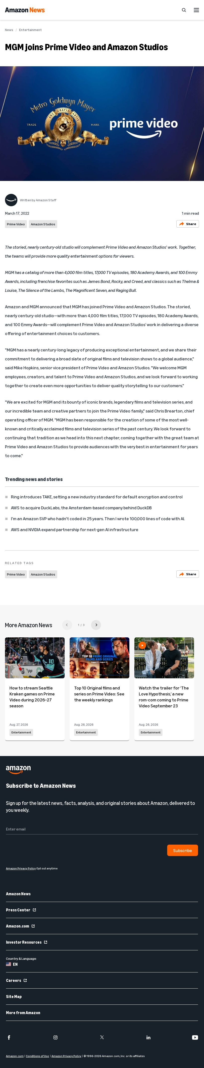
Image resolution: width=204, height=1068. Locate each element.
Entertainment (30, 30)
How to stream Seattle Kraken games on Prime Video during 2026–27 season (32, 696)
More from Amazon (23, 1012)
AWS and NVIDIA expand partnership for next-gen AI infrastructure (74, 529)
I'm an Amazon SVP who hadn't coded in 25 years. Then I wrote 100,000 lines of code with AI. (98, 518)
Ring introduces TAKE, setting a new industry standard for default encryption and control (97, 496)
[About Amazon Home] (18, 770)
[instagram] (55, 1037)
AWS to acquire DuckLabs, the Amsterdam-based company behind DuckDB (81, 507)
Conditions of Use (37, 1056)
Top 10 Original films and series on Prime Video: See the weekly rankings (99, 693)
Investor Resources (24, 942)
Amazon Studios (43, 224)
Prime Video (16, 224)
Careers (13, 980)
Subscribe (182, 850)
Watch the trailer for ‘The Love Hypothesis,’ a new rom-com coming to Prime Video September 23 (164, 696)
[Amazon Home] (25, 9)
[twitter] (102, 1037)
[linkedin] (149, 1037)
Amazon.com (17, 926)
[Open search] (184, 10)
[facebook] (9, 1037)
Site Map (14, 996)
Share (191, 224)
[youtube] (195, 1037)
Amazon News (18, 893)
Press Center (18, 909)
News (9, 30)
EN (15, 964)
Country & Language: (21, 958)
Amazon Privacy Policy (66, 1056)
